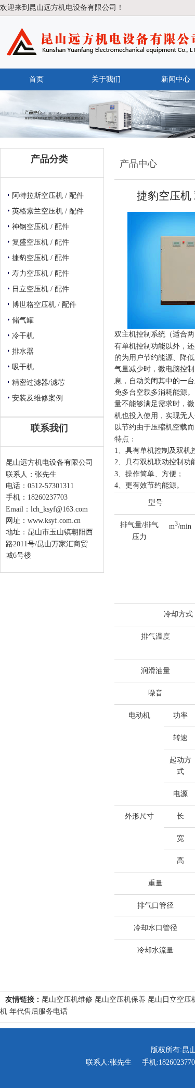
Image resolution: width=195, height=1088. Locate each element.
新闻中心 (175, 79)
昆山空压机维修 (67, 999)
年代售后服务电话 (38, 1011)
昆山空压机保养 (120, 999)
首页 (36, 79)
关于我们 (106, 79)
